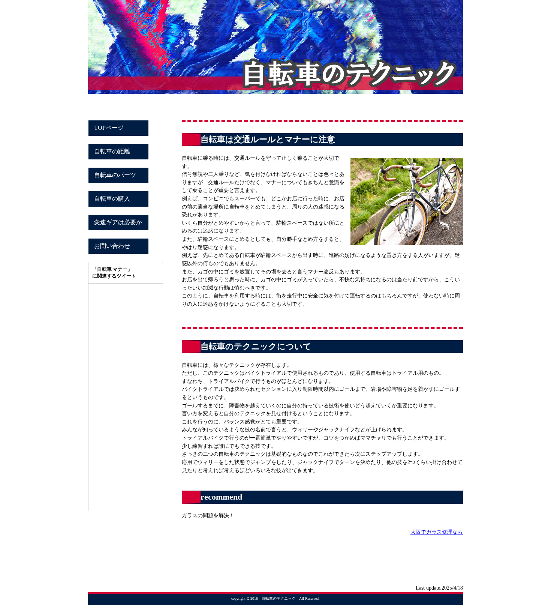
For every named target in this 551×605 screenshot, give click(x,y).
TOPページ (109, 128)
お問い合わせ (112, 246)
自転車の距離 (112, 151)
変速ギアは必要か (118, 222)
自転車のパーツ (115, 175)
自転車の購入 (112, 198)
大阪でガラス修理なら (436, 532)
